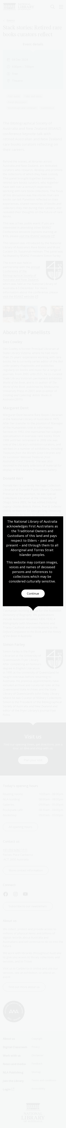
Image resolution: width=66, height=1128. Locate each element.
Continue (33, 593)
